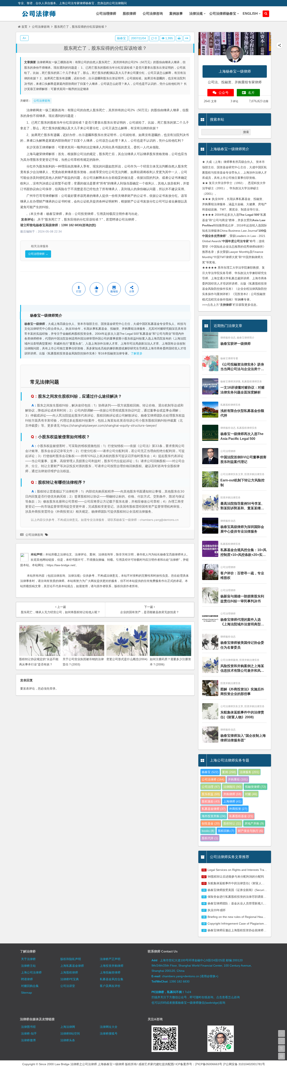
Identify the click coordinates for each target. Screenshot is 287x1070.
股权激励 (211, 801)
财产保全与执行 (250, 830)
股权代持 (210, 838)
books (208, 830)
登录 (52, 688)
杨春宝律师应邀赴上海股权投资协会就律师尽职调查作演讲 (246, 930)
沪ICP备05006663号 (208, 1064)
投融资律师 (255, 786)
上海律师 (232, 801)
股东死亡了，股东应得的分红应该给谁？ (105, 48)
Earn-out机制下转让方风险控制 (242, 482)
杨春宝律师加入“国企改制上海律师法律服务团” (243, 738)
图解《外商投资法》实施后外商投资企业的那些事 (242, 691)
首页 (24, 26)
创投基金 (211, 823)
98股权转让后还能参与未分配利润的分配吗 (236, 876)
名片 (251, 92)
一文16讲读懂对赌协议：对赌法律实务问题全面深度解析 (242, 390)
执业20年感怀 (217, 910)
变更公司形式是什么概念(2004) (126, 659)
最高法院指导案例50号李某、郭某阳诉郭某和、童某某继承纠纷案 (242, 506)
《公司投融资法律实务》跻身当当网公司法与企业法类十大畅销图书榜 (242, 367)
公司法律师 (213, 779)
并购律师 (232, 794)
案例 (229, 772)
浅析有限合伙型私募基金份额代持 (242, 413)
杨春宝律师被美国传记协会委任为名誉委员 (242, 645)
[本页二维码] (281, 1056)
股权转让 (232, 823)
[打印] (179, 38)
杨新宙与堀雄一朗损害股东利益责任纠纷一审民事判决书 (242, 598)
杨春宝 (121, 38)
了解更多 (136, 353)
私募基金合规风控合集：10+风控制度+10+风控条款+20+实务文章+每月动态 (243, 552)
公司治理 (211, 786)
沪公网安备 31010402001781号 (244, 1064)
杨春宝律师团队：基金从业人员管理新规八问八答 (240, 903)
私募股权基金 (241, 816)
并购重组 (238, 779)
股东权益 (211, 794)
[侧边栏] (186, 38)
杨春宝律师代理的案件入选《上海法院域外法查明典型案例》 (242, 622)
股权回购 (226, 830)
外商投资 (238, 808)
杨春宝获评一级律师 (235, 343)
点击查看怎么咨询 (228, 997)
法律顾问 (232, 786)
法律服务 (249, 772)
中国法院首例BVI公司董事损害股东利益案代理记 (243, 459)
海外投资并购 (214, 816)
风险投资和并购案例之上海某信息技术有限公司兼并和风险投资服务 (242, 668)
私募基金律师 (214, 808)
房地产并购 (254, 823)
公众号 (224, 92)
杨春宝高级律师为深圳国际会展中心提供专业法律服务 (242, 529)
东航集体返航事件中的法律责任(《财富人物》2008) (242, 715)
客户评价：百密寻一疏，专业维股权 (242, 575)
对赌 (251, 794)
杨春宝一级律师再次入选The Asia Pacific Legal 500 (241, 436)
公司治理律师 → (38, 253)
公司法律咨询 (41, 26)
